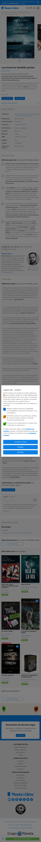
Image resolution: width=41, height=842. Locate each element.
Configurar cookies (20, 442)
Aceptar (20, 447)
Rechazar (20, 452)
